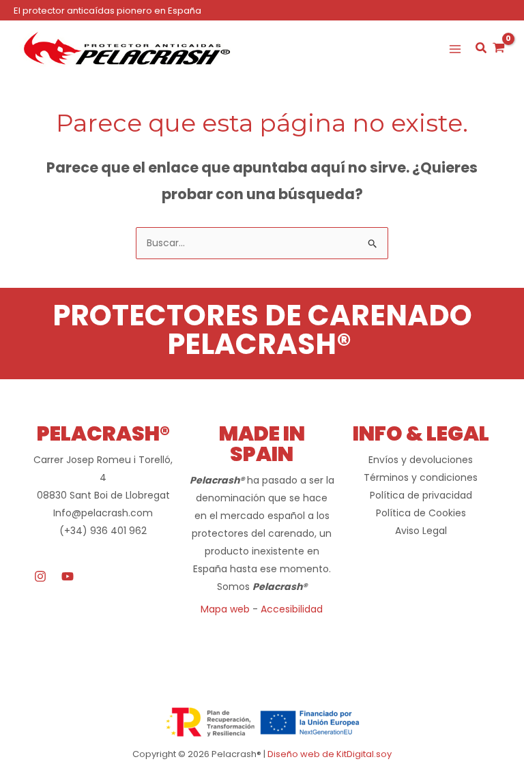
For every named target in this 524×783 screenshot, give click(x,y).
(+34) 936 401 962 (103, 530)
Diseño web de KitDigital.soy (329, 754)
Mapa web (225, 609)
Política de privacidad (421, 495)
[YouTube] (67, 576)
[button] (482, 49)
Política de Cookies (421, 513)
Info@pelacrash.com (103, 513)
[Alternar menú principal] (455, 49)
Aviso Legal (421, 530)
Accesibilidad (292, 609)
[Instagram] (40, 576)
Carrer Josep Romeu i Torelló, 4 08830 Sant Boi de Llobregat (103, 477)
